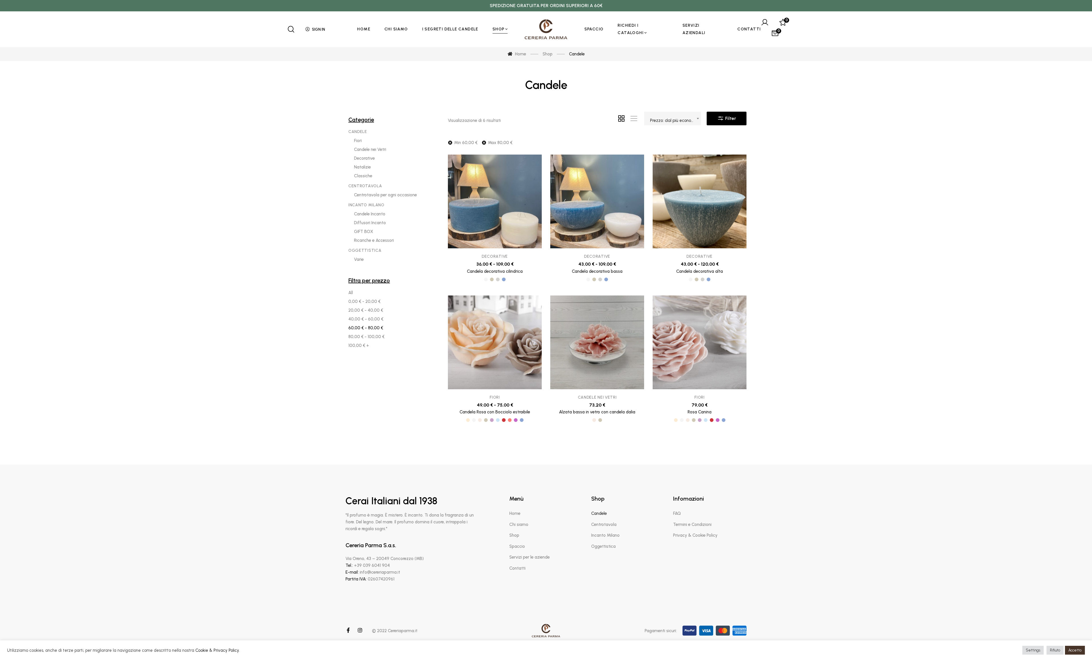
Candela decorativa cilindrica (495, 271)
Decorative (495, 256)
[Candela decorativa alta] (699, 201)
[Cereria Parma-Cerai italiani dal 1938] (546, 29)
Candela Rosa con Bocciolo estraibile (495, 412)
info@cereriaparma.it (380, 572)
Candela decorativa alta (699, 271)
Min (465, 142)
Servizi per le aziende (529, 557)
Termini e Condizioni (692, 524)
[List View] (633, 118)
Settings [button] (1033, 650)
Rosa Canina (700, 412)
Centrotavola (604, 524)
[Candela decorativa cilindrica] (495, 201)
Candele (599, 513)
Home (514, 513)
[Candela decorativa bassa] (597, 201)
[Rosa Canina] (699, 342)
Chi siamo (518, 524)
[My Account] (765, 22)
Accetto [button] (1074, 650)
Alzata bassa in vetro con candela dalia (597, 412)
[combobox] (672, 118)
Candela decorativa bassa (597, 271)
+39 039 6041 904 (372, 565)
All (350, 292)
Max (500, 142)
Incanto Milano (605, 535)
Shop (514, 535)
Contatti (517, 568)
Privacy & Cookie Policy (695, 535)
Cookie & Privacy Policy (217, 650)
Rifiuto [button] (1055, 650)
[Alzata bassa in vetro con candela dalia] (597, 342)
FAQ (677, 513)
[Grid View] (621, 118)
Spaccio (517, 546)
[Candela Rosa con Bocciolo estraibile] (495, 342)
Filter (730, 118)
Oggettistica (603, 546)
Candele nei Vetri (597, 397)
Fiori (495, 397)
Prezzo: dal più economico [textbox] (675, 120)
